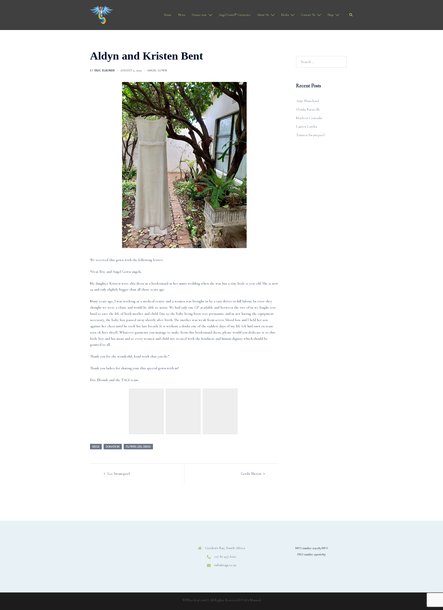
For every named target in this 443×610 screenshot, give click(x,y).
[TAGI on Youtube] (152, 552)
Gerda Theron (251, 473)
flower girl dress (138, 446)
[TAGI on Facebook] (111, 552)
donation (113, 446)
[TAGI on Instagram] (125, 552)
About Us (263, 15)
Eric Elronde (105, 70)
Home (168, 15)
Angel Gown (157, 70)
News (181, 15)
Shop (330, 15)
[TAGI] (101, 14)
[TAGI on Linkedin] (138, 552)
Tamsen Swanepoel (310, 135)
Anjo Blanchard (307, 101)
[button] (351, 15)
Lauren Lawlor (306, 126)
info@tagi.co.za (225, 565)
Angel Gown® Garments (234, 15)
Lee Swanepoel (119, 473)
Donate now (199, 15)
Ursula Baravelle (308, 109)
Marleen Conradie (309, 118)
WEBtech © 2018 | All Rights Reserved (210, 600)
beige (95, 446)
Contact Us (308, 15)
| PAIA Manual (250, 600)
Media (285, 15)
